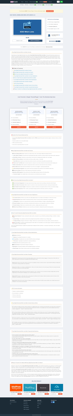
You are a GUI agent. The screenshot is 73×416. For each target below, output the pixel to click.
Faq (10, 403)
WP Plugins (22, 4)
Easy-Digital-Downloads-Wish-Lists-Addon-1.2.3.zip (29, 7)
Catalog (25, 411)
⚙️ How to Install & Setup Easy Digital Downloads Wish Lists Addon (24, 77)
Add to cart (19, 40)
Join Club (43, 1)
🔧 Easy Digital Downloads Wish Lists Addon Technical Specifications (25, 79)
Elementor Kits (32, 4)
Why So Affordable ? (35, 40)
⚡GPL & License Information (18, 83)
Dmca (38, 407)
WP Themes (26, 4)
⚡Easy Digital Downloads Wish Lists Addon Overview (22, 70)
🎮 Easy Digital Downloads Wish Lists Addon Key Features (23, 72)
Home (22, 1)
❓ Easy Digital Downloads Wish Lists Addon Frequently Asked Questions (25, 87)
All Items (26, 1)
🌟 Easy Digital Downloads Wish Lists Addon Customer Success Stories (25, 85)
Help (38, 405)
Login (50, 1)
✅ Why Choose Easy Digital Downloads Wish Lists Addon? (23, 74)
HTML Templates (48, 4)
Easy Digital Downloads (19, 7)
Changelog (39, 403)
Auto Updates (33, 1)
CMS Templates (40, 4)
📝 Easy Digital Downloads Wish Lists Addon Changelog (22, 81)
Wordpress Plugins (12, 7)
